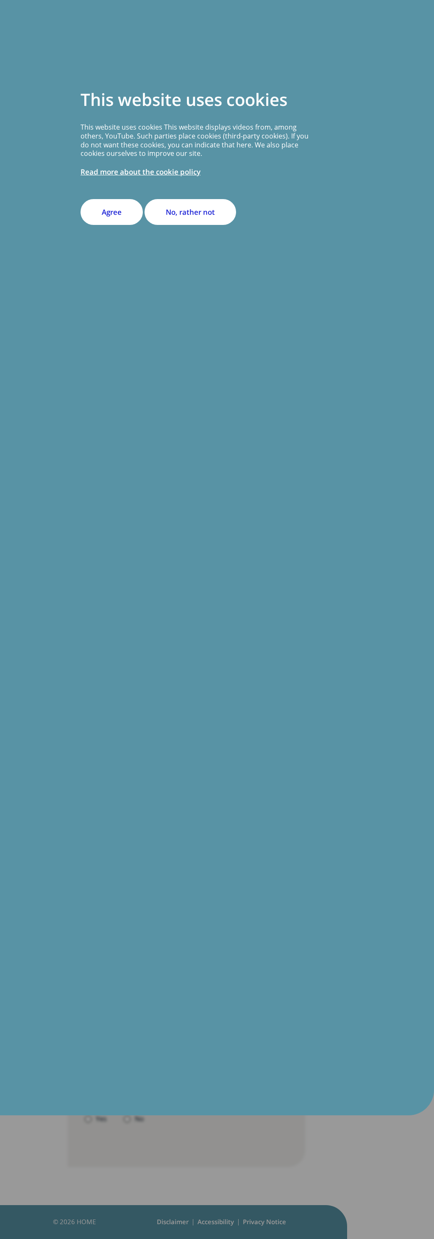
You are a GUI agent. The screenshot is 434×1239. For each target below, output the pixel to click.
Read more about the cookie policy (140, 172)
